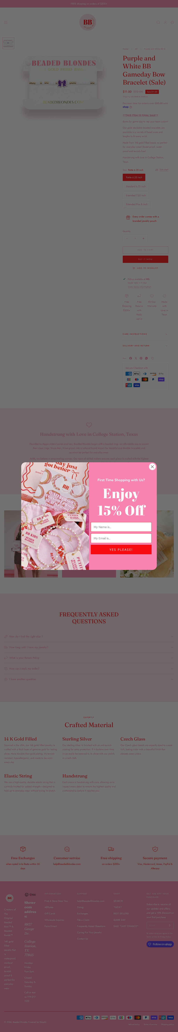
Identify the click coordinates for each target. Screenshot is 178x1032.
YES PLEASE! (121, 549)
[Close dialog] (152, 467)
